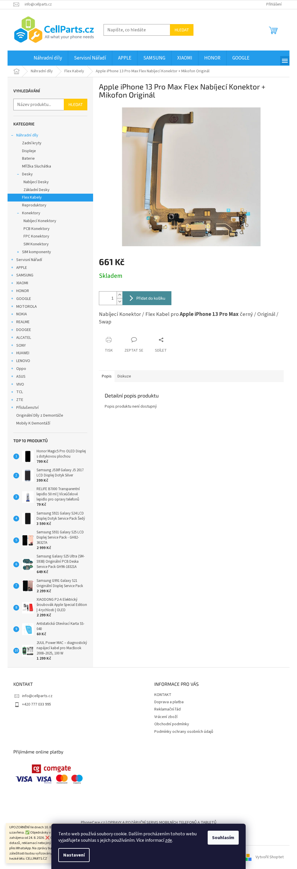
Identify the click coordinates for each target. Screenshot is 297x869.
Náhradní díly (27, 135)
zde (168, 840)
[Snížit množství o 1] (119, 301)
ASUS (21, 376)
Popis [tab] (107, 376)
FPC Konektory (36, 236)
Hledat (182, 29)
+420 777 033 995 (36, 704)
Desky (27, 174)
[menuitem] (48, 58)
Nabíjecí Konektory (39, 221)
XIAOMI (22, 283)
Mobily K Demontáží (33, 423)
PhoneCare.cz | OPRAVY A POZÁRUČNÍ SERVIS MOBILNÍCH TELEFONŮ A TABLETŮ (148, 822)
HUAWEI (22, 353)
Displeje (29, 151)
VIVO (20, 384)
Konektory (31, 213)
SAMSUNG (24, 275)
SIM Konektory (36, 244)
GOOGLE (23, 299)
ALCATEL (23, 338)
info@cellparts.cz (37, 696)
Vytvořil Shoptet (270, 857)
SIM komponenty (36, 252)
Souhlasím (223, 837)
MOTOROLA (26, 307)
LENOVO (23, 361)
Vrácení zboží (166, 717)
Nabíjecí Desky (36, 182)
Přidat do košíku (150, 298)
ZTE (19, 400)
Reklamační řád (167, 709)
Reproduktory (34, 205)
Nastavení (74, 855)
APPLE (21, 268)
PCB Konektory (36, 229)
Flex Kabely (32, 197)
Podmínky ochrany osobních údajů (183, 732)
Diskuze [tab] (124, 376)
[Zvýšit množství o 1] (119, 295)
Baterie (28, 158)
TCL (19, 392)
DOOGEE (23, 330)
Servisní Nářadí (29, 260)
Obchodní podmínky (171, 724)
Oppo (21, 369)
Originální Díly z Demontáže (39, 415)
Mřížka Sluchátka (36, 166)
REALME (23, 322)
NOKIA (21, 314)
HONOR (22, 291)
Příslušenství (27, 408)
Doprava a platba (169, 702)
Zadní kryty (31, 143)
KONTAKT (162, 695)
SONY (21, 345)
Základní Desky (36, 190)
